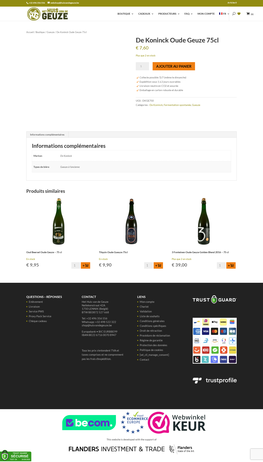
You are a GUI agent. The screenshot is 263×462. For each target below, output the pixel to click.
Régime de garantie (151, 340)
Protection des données (153, 345)
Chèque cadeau (38, 321)
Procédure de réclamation (155, 335)
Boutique (124, 13)
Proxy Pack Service (40, 316)
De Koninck (156, 104)
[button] (85, 265)
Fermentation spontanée (177, 104)
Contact (144, 359)
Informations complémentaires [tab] (47, 134)
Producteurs (167, 13)
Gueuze (51, 32)
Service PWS (36, 311)
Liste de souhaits (150, 316)
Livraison (34, 306)
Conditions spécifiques (153, 325)
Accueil (30, 32)
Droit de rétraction (151, 330)
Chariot (144, 306)
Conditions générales (152, 321)
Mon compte (206, 13)
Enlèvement (36, 301)
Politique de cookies (151, 349)
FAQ (186, 13)
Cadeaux (144, 13)
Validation (146, 311)
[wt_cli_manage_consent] (154, 354)
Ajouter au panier (173, 66)
